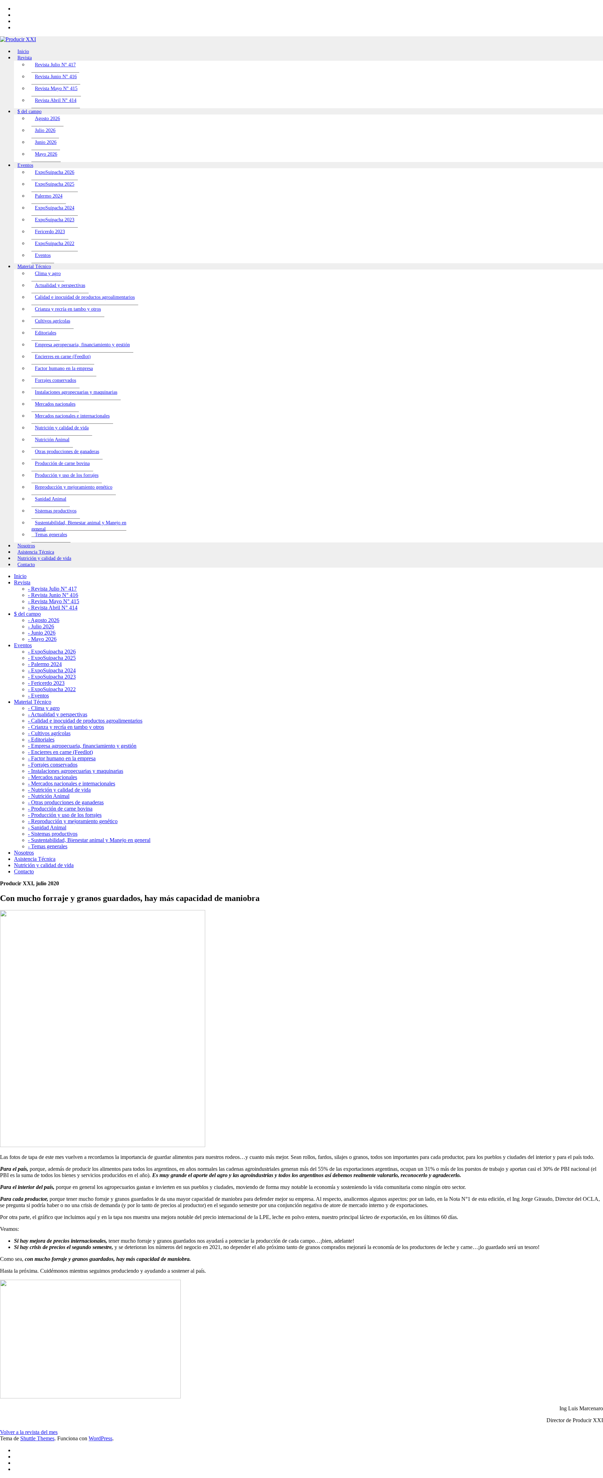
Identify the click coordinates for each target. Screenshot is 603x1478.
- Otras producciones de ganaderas (66, 802)
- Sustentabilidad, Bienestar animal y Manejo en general (89, 840)
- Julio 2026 (41, 626)
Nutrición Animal (52, 439)
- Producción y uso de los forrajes (65, 815)
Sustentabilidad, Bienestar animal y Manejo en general (78, 526)
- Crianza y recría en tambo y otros (66, 727)
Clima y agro (48, 273)
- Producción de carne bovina (60, 809)
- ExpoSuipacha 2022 (52, 689)
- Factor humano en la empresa (62, 758)
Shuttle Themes (37, 1438)
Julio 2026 (45, 130)
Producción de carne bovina (62, 463)
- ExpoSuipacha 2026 (52, 652)
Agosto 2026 (47, 118)
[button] (29, 1432)
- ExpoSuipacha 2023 (52, 677)
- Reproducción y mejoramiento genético (73, 821)
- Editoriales (41, 739)
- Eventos (38, 696)
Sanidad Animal (50, 499)
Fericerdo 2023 (50, 231)
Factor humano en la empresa (64, 368)
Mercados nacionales (55, 404)
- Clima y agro (44, 708)
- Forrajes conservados (52, 765)
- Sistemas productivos (52, 834)
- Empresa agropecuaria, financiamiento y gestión (82, 746)
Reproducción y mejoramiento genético (73, 487)
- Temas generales (47, 846)
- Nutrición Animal (48, 796)
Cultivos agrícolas (52, 321)
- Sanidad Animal (47, 827)
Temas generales (51, 534)
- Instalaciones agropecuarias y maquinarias (75, 771)
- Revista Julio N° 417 (52, 589)
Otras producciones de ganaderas (67, 451)
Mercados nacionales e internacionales (72, 416)
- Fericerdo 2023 (46, 683)
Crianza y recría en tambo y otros (68, 309)
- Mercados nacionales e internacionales (71, 783)
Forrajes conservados (55, 380)
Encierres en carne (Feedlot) (63, 356)
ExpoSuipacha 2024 (54, 207)
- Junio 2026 (41, 633)
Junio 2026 (46, 142)
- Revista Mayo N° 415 (53, 601)
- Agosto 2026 (43, 620)
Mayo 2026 (46, 154)
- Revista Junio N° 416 (53, 595)
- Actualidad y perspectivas (57, 714)
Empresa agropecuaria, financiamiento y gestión (82, 344)
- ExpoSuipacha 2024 (52, 670)
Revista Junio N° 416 (56, 76)
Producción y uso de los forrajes (66, 475)
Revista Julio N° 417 (55, 64)
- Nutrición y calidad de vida (59, 790)
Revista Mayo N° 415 (56, 88)
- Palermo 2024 (45, 664)
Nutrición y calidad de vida (62, 427)
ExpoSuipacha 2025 (54, 184)
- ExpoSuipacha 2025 (52, 658)
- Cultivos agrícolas (49, 733)
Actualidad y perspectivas (60, 285)
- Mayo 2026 (42, 639)
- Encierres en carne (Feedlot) (60, 752)
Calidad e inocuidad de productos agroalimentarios (85, 297)
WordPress (100, 1438)
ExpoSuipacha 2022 (54, 243)
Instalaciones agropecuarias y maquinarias (76, 392)
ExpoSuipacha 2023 (54, 219)
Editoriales (45, 332)
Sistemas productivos (55, 510)
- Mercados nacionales (52, 777)
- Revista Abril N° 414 (52, 608)
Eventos (43, 255)
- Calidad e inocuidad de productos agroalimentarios (85, 721)
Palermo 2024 (48, 196)
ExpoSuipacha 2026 (54, 172)
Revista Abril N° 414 (55, 100)
